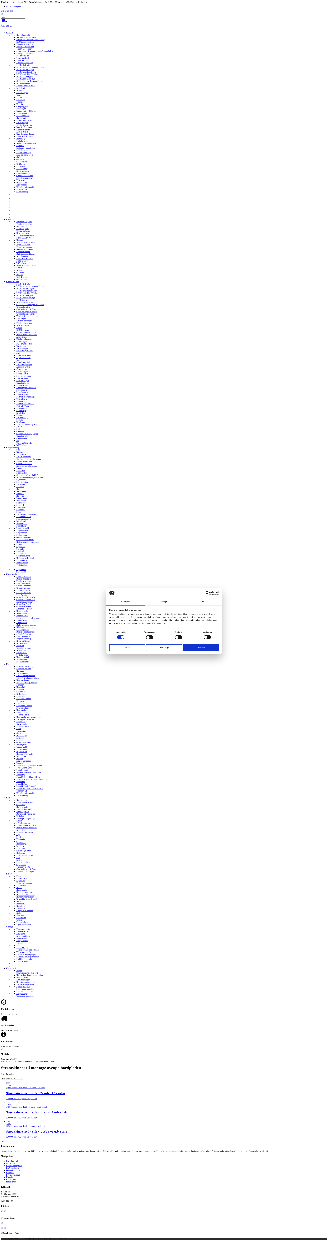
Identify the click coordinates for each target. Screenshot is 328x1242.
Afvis (127, 647)
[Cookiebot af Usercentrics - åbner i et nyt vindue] (207, 593)
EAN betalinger (12, 1168)
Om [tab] (202, 602)
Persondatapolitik (13, 1170)
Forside (4, 1061)
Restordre (10, 1172)
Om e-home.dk (12, 1161)
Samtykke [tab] (125, 602)
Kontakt (9, 1177)
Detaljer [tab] (164, 602)
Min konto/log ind (13, 6)
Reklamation (11, 1179)
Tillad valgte (164, 647)
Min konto (10, 1163)
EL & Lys (13, 1061)
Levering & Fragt (13, 1175)
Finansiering (11, 1182)
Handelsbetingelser (14, 1166)
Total (6, 25)
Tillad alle (201, 647)
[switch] (149, 637)
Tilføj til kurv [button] (32, 1098)
